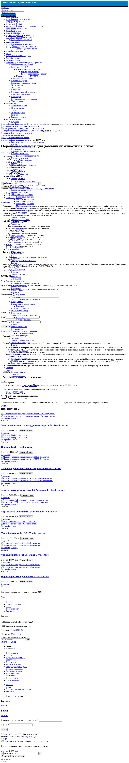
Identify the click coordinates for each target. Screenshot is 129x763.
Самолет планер (18, 169)
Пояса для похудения (20, 215)
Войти (4, 729)
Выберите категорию (8, 13)
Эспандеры (16, 279)
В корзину (6, 756)
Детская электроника (20, 128)
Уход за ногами (17, 235)
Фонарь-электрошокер (20, 265)
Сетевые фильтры (23, 320)
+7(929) (8, 642)
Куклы (14, 144)
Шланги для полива (19, 352)
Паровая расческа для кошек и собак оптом (25, 576)
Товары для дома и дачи (16, 281)
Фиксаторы (16, 276)
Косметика (10, 176)
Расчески (20, 229)
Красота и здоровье (14, 183)
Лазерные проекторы (20, 308)
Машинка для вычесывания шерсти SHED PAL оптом (31, 468)
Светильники (17, 329)
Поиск (4, 381)
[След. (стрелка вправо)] (5, 761)
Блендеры (20, 306)
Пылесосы (20, 317)
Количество (9, 753)
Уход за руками (17, 238)
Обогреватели (17, 313)
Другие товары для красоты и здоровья (28, 185)
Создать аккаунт (30, 736)
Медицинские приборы (21, 210)
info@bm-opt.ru (14, 634)
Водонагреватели (18, 295)
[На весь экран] (7, 759)
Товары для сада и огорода (22, 340)
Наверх (4, 739)
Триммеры (15, 224)
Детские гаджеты (18, 131)
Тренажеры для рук (24, 208)
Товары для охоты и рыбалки (23, 261)
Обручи (14, 272)
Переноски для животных (22, 358)
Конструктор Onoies (19, 138)
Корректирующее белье (21, 190)
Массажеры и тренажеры (22, 194)
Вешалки (15, 292)
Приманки (15, 258)
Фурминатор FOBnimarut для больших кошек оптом (30, 511)
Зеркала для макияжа (20, 188)
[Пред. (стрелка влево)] (2, 761)
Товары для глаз (18, 217)
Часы (8, 370)
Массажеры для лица (25, 199)
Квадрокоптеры (18, 135)
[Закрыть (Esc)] (2, 759)
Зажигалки (15, 297)
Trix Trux (15, 124)
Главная (9, 602)
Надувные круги (18, 270)
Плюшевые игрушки (20, 158)
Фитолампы (16, 347)
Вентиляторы (17, 290)
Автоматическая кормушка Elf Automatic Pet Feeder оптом (33, 490)
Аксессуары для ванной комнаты (25, 283)
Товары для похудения (20, 220)
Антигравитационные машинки (25, 126)
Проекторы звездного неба (27, 156)
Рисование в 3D (18, 167)
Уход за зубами (17, 231)
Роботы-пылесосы (19, 327)
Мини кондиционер (19, 311)
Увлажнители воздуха (20, 343)
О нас (8, 606)
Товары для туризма (19, 274)
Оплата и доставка (14, 604)
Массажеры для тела (25, 204)
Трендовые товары (14, 365)
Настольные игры (18, 149)
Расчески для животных (21, 363)
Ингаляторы (21, 213)
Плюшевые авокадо (24, 160)
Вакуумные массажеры (26, 197)
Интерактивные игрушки (22, 133)
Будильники (16, 288)
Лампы (9, 245)
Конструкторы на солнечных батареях (27, 142)
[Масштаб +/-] (10, 759)
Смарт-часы (16, 374)
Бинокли (15, 251)
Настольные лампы (24, 333)
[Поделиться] (5, 759)
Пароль (5, 725)
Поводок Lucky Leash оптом (16, 447)
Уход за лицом (17, 233)
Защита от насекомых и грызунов (25, 299)
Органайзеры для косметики (23, 181)
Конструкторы (17, 140)
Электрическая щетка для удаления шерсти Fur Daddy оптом (34, 425)
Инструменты (17, 302)
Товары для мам (18, 172)
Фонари (9, 368)
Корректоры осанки (19, 192)
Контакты (10, 611)
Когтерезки (16, 356)
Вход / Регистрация (14, 696)
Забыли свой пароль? (10, 734)
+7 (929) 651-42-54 (18, 630)
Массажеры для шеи (25, 206)
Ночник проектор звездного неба (25, 151)
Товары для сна (17, 222)
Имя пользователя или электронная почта (19, 720)
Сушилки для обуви (19, 336)
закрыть (4, 706)
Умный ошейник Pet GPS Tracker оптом (23, 533)
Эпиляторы (16, 242)
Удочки (14, 263)
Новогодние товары (14, 247)
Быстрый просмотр (9, 418)
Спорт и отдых (12, 267)
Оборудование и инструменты (24, 315)
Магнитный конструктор (22, 147)
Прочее (14, 163)
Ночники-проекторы (20, 153)
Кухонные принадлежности (23, 304)
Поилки (14, 361)
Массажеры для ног (24, 201)
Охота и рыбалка (13, 249)
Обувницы (15, 322)
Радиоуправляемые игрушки (23, 165)
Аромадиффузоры (19, 286)
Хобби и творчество (19, 174)
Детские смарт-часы (19, 372)
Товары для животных (15, 354)
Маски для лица (18, 179)
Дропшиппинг (12, 609)
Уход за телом (17, 240)
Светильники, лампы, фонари (24, 331)
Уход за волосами (18, 226)
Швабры (14, 349)
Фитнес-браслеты (18, 377)
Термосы (15, 338)
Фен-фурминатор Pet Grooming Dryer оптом (25, 554)
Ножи (13, 256)
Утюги (14, 345)
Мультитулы (16, 254)
